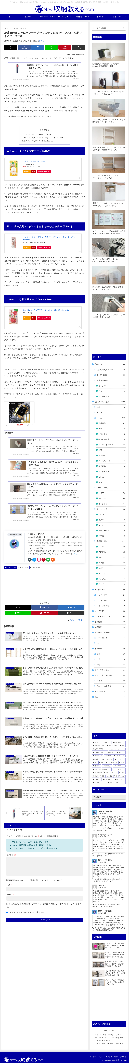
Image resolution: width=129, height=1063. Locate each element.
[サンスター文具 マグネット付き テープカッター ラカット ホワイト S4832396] (13, 242)
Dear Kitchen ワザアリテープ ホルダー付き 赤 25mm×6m (46, 310)
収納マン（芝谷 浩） (37, 534)
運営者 (116, 1057)
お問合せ (123, 1057)
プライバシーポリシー (97, 1057)
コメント (11, 855)
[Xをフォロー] (34, 560)
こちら (41, 41)
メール (10, 895)
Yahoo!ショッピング (44, 171)
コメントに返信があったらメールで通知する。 (27, 912)
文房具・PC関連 (35, 567)
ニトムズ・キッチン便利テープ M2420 (38, 134)
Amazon (26, 171)
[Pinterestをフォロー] (44, 560)
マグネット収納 (24, 567)
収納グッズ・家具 (11, 567)
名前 (9, 885)
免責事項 (109, 1057)
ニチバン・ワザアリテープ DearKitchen (38, 141)
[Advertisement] (44, 585)
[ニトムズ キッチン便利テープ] (13, 168)
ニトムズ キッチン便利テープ (35, 161)
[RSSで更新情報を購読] (53, 560)
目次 (41, 130)
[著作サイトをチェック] (30, 560)
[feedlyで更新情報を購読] (48, 560)
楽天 (33, 171)
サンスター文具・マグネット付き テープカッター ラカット (45, 138)
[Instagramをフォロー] (39, 560)
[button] (123, 28)
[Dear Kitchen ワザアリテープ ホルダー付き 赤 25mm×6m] (13, 317)
